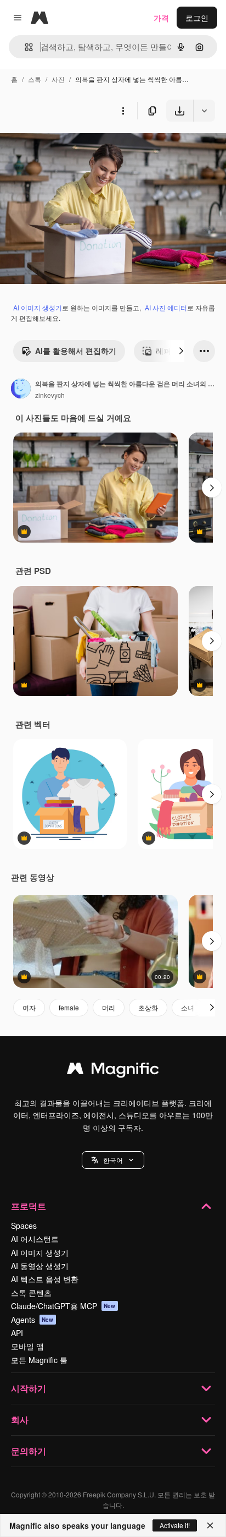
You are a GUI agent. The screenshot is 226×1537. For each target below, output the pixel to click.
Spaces (24, 1225)
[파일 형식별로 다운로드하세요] (204, 111)
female (69, 1007)
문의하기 (28, 1451)
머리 (108, 1007)
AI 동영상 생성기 (40, 1265)
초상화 (148, 1007)
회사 (20, 1419)
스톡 (34, 79)
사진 (58, 79)
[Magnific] (113, 1071)
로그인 (196, 17)
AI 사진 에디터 (166, 307)
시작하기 (28, 1388)
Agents (32, 1319)
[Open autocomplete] (24, 47)
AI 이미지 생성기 (37, 307)
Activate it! (175, 1525)
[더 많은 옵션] (123, 111)
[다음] (181, 351)
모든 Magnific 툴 (39, 1359)
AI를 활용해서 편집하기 (75, 350)
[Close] (210, 1525)
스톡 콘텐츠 (31, 1292)
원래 (63, 147)
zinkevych (50, 395)
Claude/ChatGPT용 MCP (63, 1305)
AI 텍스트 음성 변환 (44, 1278)
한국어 (113, 1159)
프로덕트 (28, 1206)
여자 (29, 1007)
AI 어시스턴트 (35, 1238)
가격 (161, 17)
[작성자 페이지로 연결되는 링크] (21, 390)
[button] (113, 1160)
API (17, 1332)
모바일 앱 (27, 1346)
